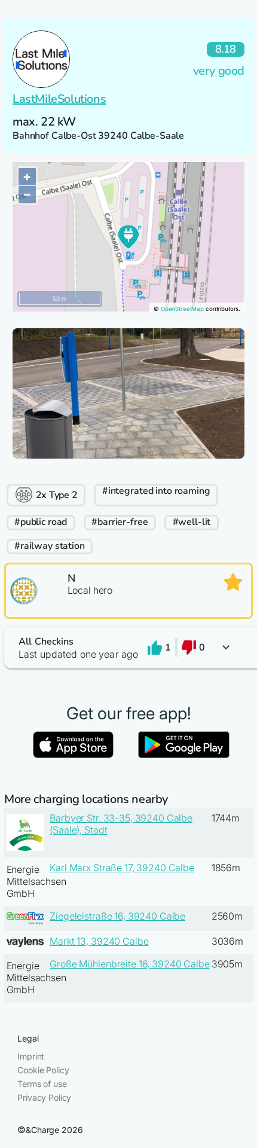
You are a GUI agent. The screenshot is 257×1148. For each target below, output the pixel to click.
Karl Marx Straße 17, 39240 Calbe (122, 868)
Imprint (30, 1056)
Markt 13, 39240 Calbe (99, 941)
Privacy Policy (44, 1097)
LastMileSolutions (59, 99)
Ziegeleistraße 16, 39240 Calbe (117, 916)
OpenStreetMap (182, 309)
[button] (128, 647)
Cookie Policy (43, 1070)
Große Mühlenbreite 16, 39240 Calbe (129, 964)
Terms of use (41, 1084)
